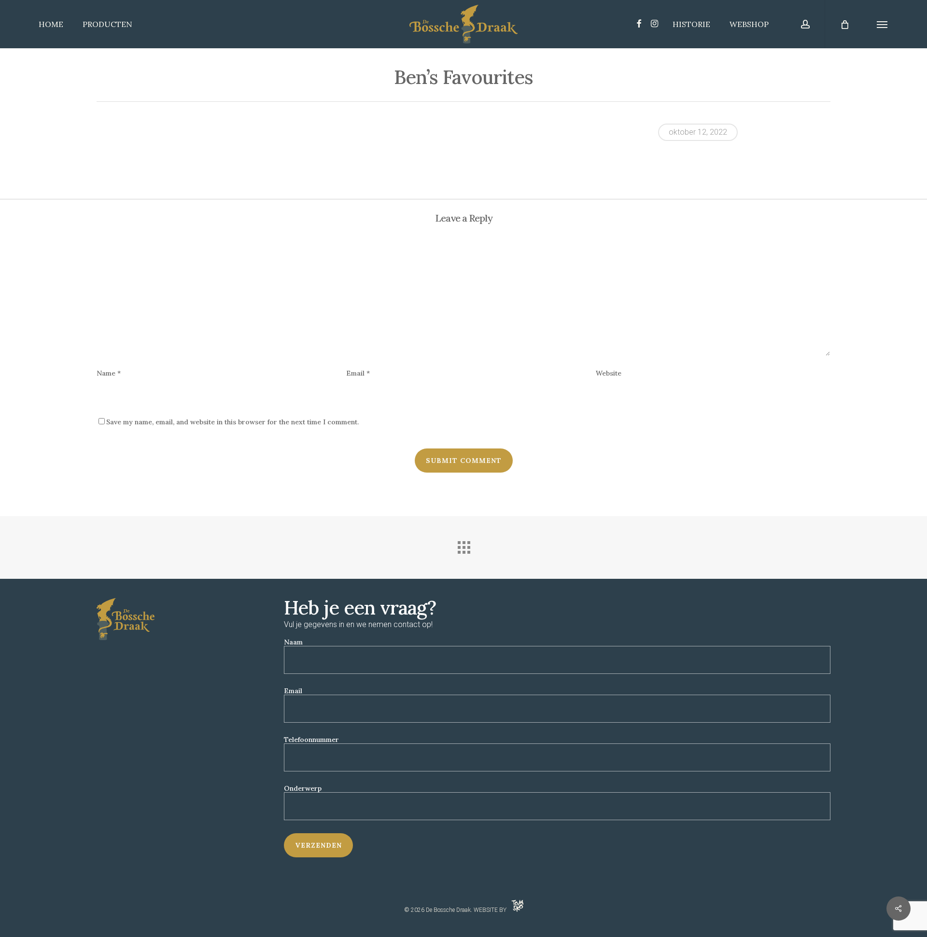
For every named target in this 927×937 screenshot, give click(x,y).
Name (109, 373)
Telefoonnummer (311, 739)
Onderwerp (303, 788)
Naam (293, 642)
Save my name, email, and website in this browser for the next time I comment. (232, 422)
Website (608, 373)
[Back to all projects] (463, 545)
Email (358, 373)
